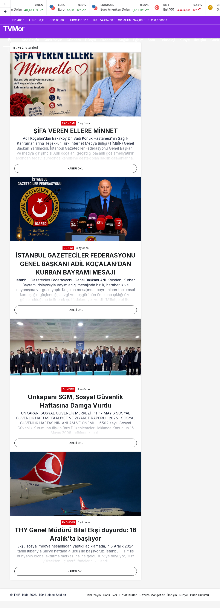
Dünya (90, 40)
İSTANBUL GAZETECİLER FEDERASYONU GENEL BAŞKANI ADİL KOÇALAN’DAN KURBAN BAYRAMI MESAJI (76, 264)
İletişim (200, 40)
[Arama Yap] (11, 50)
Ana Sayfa (30, 40)
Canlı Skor (110, 595)
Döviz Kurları (128, 595)
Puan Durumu (199, 595)
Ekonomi (107, 40)
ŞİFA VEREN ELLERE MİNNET (76, 130)
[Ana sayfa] (9, 40)
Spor (152, 40)
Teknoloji (167, 40)
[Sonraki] (5, 12)
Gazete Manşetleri (152, 595)
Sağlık (124, 40)
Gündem (74, 40)
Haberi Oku (75, 168)
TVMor (13, 29)
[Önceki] (5, 4)
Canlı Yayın (52, 40)
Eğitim (138, 40)
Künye (184, 40)
